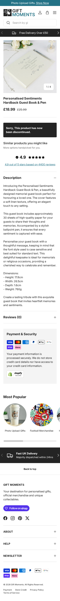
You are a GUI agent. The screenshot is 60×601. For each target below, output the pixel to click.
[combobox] (30, 22)
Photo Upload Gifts (15, 430)
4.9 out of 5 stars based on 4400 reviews (30, 164)
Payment (7, 590)
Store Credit (21, 590)
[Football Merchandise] (41, 414)
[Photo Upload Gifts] (15, 414)
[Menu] (54, 12)
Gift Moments (17, 584)
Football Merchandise (41, 430)
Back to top (30, 469)
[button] (47, 12)
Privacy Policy (37, 590)
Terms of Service (11, 593)
